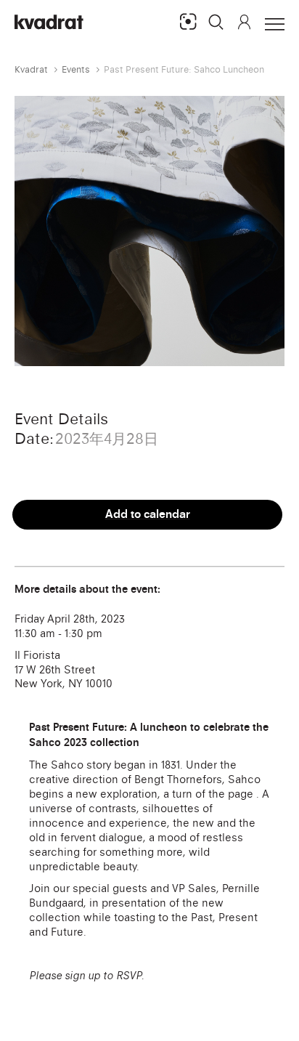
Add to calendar (147, 514)
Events (76, 69)
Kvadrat (31, 69)
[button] (216, 22)
